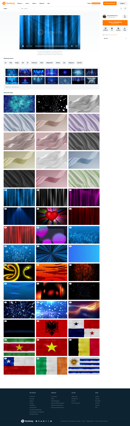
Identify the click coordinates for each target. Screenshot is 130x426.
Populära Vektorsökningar (57, 403)
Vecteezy (32, 398)
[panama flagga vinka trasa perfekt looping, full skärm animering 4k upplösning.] (83, 328)
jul (5, 62)
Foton (27, 3)
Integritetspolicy (90, 421)
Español (97, 398)
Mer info (106, 38)
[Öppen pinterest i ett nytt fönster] (43, 421)
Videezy (31, 401)
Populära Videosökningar (57, 407)
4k (27, 62)
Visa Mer (91, 80)
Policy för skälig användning (101, 421)
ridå (11, 62)
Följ (125, 17)
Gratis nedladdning (115, 22)
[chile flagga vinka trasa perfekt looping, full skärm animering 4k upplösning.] (19, 366)
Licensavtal (54, 396)
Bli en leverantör (76, 403)
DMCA (52, 398)
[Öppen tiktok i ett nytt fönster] (46, 421)
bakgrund (71, 62)
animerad (34, 62)
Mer (49, 3)
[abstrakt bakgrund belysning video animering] (51, 104)
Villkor (83, 421)
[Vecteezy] (8, 3)
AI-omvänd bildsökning (35, 409)
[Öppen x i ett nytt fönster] (48, 421)
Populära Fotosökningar (57, 405)
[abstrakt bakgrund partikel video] (51, 216)
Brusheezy (32, 396)
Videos (34, 3)
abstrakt (79, 62)
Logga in (122, 3)
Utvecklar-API (33, 407)
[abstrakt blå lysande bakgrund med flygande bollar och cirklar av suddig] (51, 309)
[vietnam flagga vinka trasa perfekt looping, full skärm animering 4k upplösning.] (51, 347)
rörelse (58, 62)
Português (97, 401)
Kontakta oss (75, 398)
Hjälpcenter (74, 396)
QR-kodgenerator (34, 414)
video (41, 62)
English (97, 396)
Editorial (41, 3)
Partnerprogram (55, 401)
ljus (64, 62)
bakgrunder (49, 62)
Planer (89, 3)
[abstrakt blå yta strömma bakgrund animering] (19, 328)
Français (97, 405)
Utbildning (32, 405)
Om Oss (74, 401)
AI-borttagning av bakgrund (37, 412)
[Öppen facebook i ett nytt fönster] (36, 421)
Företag (31, 403)
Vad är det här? (114, 34)
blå (23, 62)
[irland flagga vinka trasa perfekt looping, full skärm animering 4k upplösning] (51, 366)
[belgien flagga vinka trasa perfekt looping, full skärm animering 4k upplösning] (83, 347)
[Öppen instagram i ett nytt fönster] (38, 421)
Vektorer (19, 3)
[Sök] (121, 8)
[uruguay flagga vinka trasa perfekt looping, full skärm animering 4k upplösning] (83, 366)
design (17, 62)
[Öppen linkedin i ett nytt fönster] (41, 421)
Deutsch (97, 403)
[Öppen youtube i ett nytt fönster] (51, 421)
